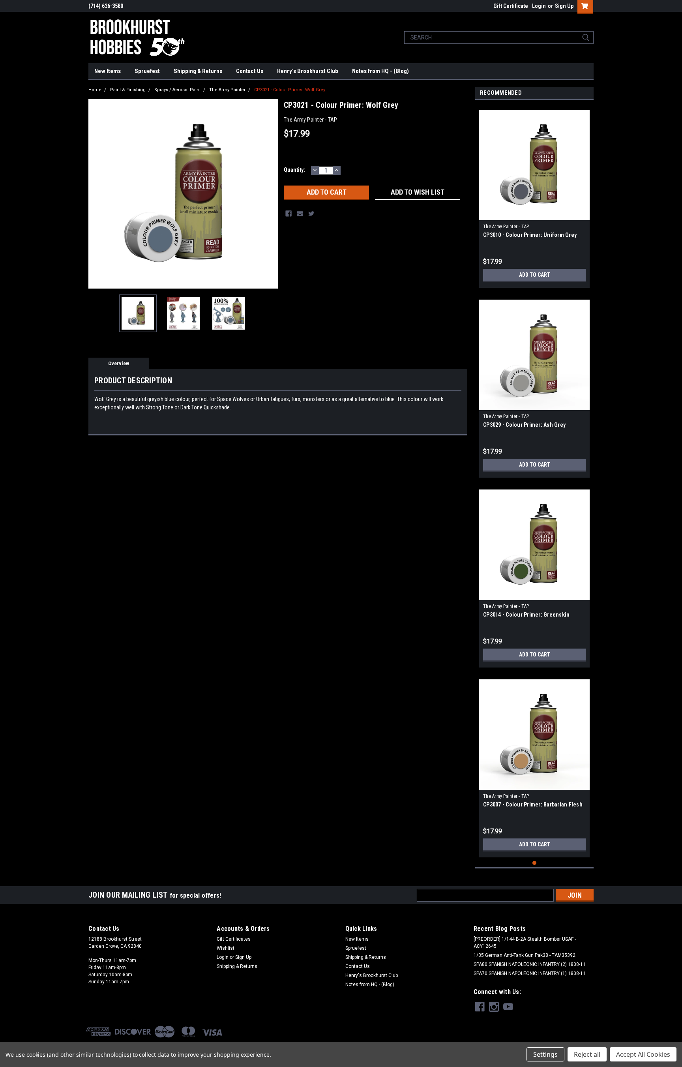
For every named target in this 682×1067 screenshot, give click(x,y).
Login (539, 6)
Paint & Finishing (128, 89)
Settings (545, 1054)
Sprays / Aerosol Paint (177, 89)
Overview (118, 363)
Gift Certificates (234, 939)
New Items (107, 71)
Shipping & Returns (198, 71)
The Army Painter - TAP (506, 226)
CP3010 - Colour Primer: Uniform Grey (530, 235)
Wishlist (225, 948)
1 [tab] (534, 863)
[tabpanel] (534, 196)
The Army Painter (227, 89)
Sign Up (564, 6)
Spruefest (147, 71)
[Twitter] (311, 213)
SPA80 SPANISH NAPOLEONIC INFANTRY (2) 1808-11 (530, 964)
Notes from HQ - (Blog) (380, 71)
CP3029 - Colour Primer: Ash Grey (524, 425)
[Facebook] (288, 213)
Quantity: (294, 170)
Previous (96, 194)
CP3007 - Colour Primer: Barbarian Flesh (533, 804)
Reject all (587, 1054)
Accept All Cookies (643, 1054)
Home (94, 89)
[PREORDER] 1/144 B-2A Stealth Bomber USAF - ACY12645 (525, 942)
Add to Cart (534, 275)
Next (270, 194)
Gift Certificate (510, 6)
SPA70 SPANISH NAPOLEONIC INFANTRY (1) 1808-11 (530, 973)
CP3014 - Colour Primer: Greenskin (526, 614)
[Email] (300, 213)
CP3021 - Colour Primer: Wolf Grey (289, 89)
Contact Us (249, 71)
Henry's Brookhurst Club (307, 71)
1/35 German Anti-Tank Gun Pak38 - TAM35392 (524, 955)
